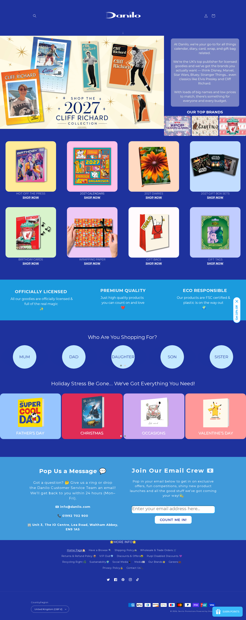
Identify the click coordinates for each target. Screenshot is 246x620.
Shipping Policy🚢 (126, 550)
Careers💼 (175, 561)
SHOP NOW (31, 197)
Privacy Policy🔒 (113, 567)
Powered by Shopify (205, 611)
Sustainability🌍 (99, 561)
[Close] (236, 301)
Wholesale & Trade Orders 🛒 (158, 550)
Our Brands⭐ (157, 561)
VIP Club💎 (106, 556)
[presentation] (159, 126)
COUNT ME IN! (173, 520)
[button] (34, 16)
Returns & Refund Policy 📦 (78, 556)
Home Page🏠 (76, 550)
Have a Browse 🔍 (100, 550)
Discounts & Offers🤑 (130, 556)
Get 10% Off (236, 312)
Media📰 (139, 561)
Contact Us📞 (135, 567)
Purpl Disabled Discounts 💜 (164, 556)
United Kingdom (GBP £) (48, 609)
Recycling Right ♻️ (74, 561)
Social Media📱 (121, 561)
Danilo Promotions (187, 611)
